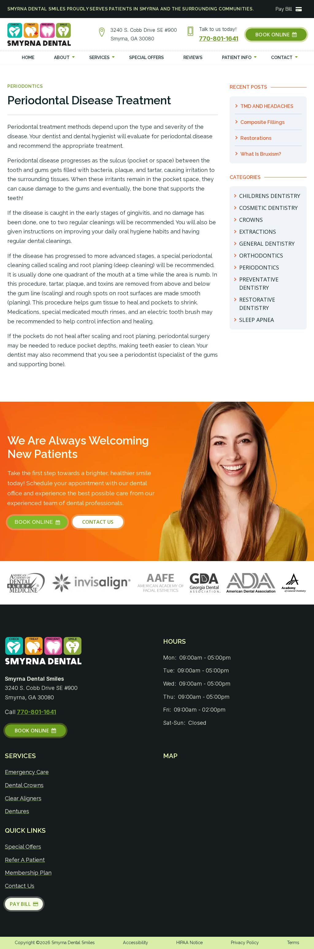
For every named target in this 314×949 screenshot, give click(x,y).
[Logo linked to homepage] (43, 652)
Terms (293, 942)
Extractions (257, 231)
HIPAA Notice (189, 942)
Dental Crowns (24, 785)
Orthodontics (261, 255)
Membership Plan (28, 872)
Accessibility (135, 942)
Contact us (19, 886)
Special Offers (23, 846)
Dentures (17, 811)
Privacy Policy (245, 942)
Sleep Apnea (256, 319)
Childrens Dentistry (269, 195)
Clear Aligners (23, 798)
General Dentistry (267, 243)
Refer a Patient (25, 860)
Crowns (251, 219)
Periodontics (25, 86)
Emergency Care (27, 772)
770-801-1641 (218, 38)
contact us (97, 522)
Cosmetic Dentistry (268, 207)
